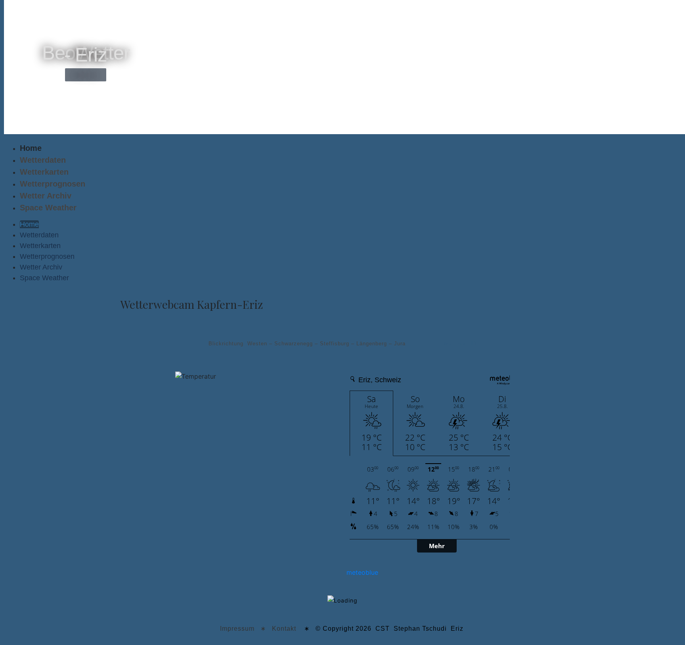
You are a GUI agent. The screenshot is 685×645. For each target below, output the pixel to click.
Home (31, 148)
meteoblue (362, 572)
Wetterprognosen (52, 183)
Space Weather (48, 207)
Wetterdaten (43, 160)
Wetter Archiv (45, 195)
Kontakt (284, 628)
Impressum (237, 628)
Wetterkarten (44, 172)
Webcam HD (459, 344)
